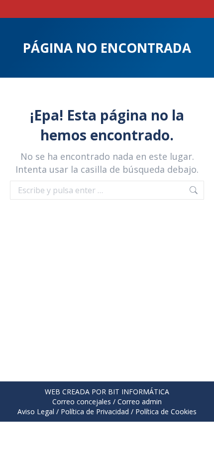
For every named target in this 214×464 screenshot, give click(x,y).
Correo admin (139, 401)
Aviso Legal (35, 411)
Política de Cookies (166, 411)
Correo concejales (81, 401)
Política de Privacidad (95, 411)
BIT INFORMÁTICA (138, 391)
